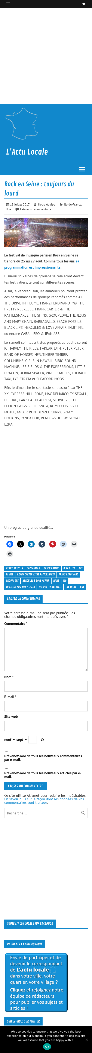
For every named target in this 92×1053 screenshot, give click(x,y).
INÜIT (56, 580)
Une (8, 209)
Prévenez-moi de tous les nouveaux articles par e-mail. (42, 775)
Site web (11, 716)
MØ (65, 580)
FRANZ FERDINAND (68, 574)
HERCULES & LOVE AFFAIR (35, 580)
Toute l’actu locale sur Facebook (30, 923)
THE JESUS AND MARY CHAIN (20, 587)
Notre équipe (46, 204)
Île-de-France (72, 204)
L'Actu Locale (27, 152)
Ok (47, 1046)
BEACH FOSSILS (51, 568)
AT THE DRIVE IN (14, 568)
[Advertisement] (46, 56)
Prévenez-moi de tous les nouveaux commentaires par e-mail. (43, 758)
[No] (87, 1039)
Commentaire (15, 624)
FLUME (9, 574)
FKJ (80, 568)
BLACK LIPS (69, 568)
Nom (8, 677)
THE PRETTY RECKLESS (50, 587)
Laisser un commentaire (35, 209)
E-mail (10, 697)
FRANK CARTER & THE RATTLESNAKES (36, 574)
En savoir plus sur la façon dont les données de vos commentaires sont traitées (44, 801)
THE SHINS (70, 587)
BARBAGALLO (33, 568)
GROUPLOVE (12, 580)
